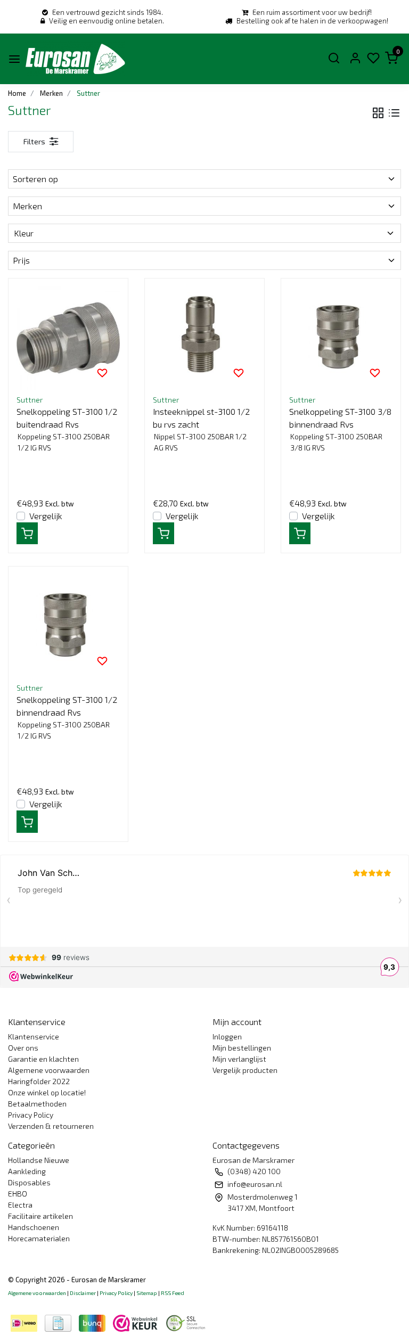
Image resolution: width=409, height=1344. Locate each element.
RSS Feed (172, 1293)
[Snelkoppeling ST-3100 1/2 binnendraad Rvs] (68, 626)
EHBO (17, 1193)
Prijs (21, 260)
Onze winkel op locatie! (47, 1092)
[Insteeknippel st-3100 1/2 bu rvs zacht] (204, 338)
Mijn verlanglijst (239, 1058)
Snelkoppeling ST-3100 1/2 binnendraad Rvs (67, 705)
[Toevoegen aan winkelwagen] (27, 533)
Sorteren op (35, 179)
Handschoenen (33, 1227)
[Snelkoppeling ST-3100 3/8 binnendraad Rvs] (340, 338)
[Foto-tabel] (378, 113)
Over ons (23, 1047)
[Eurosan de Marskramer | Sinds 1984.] (75, 59)
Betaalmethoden (37, 1103)
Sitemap (146, 1293)
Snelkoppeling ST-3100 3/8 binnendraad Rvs (340, 417)
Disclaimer (83, 1293)
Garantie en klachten (43, 1058)
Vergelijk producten (244, 1070)
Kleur (24, 233)
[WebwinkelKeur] (136, 1322)
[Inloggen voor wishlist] (102, 372)
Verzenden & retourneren (51, 1125)
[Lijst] (394, 113)
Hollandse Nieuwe (38, 1160)
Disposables (29, 1182)
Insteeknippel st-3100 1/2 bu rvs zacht (201, 417)
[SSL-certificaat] (187, 1322)
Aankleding (27, 1171)
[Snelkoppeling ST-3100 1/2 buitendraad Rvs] (68, 338)
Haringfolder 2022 (39, 1081)
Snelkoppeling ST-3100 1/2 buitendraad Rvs (67, 417)
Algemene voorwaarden (48, 1070)
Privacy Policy (30, 1114)
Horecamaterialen (39, 1238)
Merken (27, 206)
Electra (20, 1204)
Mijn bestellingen (241, 1047)
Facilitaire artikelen (40, 1215)
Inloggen (227, 1036)
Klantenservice (33, 1036)
